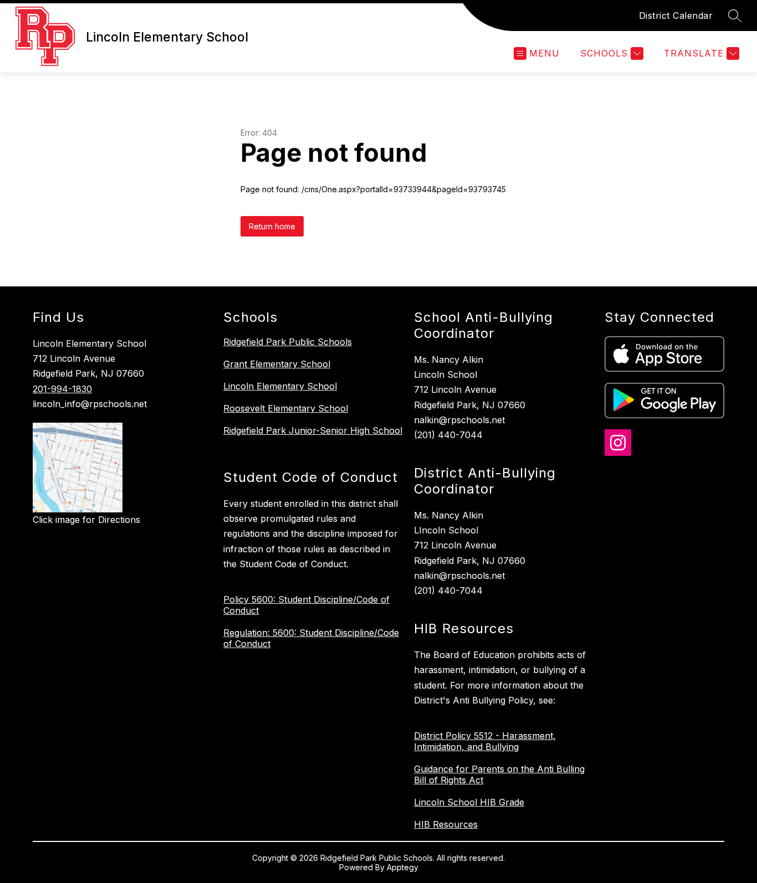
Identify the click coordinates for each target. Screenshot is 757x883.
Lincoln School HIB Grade (469, 802)
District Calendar (676, 15)
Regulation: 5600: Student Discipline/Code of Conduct (311, 638)
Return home (272, 226)
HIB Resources (446, 824)
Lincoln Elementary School (280, 386)
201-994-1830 (62, 388)
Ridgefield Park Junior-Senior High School (312, 430)
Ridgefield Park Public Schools (287, 341)
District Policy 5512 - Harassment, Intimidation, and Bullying (485, 741)
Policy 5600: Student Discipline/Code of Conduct (306, 605)
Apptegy (402, 867)
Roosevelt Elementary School (285, 408)
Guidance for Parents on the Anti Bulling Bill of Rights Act (499, 774)
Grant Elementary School (276, 363)
